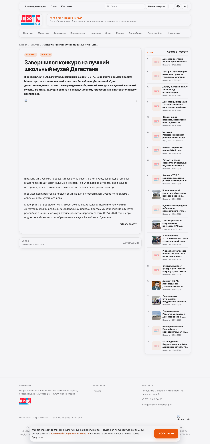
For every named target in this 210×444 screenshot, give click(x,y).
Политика (28, 33)
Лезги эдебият (155, 33)
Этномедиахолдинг (35, 6)
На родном (174, 33)
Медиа (120, 33)
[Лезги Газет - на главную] (30, 20)
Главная (23, 44)
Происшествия (78, 33)
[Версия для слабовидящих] (178, 6)
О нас (54, 6)
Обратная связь (41, 417)
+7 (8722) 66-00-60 (152, 399)
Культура (96, 33)
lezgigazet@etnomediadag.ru (157, 404)
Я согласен (166, 433)
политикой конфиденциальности (69, 433)
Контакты (66, 6)
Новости (46, 55)
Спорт (108, 33)
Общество (43, 33)
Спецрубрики (136, 33)
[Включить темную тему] (171, 6)
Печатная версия (156, 6)
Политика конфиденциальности (67, 417)
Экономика (59, 33)
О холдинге (24, 417)
